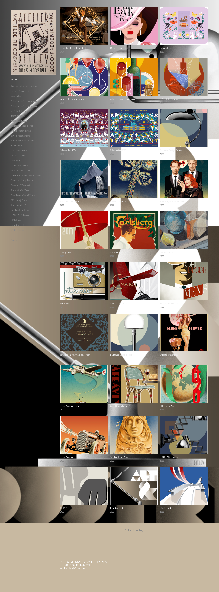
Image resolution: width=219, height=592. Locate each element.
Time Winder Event (20, 190)
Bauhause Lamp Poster (22, 180)
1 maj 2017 (16, 145)
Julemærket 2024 (19, 116)
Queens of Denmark (20, 185)
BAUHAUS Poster (20, 215)
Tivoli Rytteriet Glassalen (23, 140)
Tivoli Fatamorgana (20, 135)
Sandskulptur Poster (20, 210)
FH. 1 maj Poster (19, 200)
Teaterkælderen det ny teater (24, 86)
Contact (14, 240)
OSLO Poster (17, 230)
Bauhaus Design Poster (22, 126)
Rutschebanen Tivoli (21, 131)
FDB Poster (16, 220)
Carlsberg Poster (19, 150)
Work (14, 80)
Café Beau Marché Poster (23, 195)
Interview (15, 160)
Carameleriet (17, 96)
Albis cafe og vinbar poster (24, 101)
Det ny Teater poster (21, 91)
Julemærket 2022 (19, 121)
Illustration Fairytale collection (26, 175)
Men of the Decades (20, 170)
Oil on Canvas (18, 155)
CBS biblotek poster (20, 111)
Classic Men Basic (19, 165)
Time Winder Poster (20, 205)
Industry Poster (18, 225)
